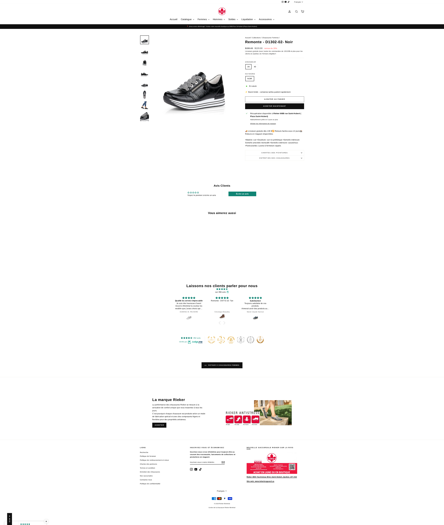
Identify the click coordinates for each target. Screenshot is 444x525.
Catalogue (186, 19)
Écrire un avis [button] (242, 194)
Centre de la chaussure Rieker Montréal (222, 507)
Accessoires (266, 19)
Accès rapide (159, 257)
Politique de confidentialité (150, 484)
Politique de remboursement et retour (154, 460)
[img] (222, 289)
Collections (256, 38)
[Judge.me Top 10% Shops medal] (260, 339)
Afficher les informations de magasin (263, 123)
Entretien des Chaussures (274, 158)
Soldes (232, 19)
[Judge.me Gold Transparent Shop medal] (221, 339)
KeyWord (250, 74)
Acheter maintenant (274, 106)
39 (248, 67)
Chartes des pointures (274, 153)
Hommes (218, 19)
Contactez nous (146, 480)
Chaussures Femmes (270, 38)
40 (255, 67)
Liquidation (247, 19)
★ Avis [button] (10, 519)
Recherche (144, 452)
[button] (220, 323)
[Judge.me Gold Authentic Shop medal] (211, 339)
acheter (159, 425)
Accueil (173, 19)
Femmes (203, 19)
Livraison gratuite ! (252, 51)
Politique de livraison (148, 456)
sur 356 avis (220, 292)
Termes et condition (147, 468)
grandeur (250, 62)
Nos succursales (146, 476)
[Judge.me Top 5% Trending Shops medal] (250, 339)
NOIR (249, 79)
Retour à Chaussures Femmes (223, 365)
